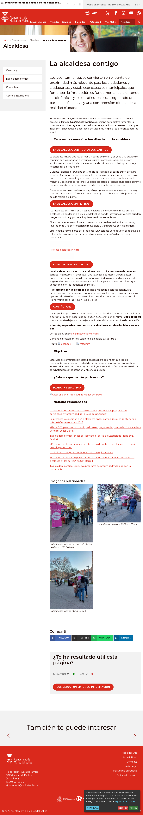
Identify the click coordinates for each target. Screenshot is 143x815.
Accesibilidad (130, 757)
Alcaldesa (34, 40)
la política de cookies (125, 801)
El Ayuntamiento (17, 40)
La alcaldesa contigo (17, 78)
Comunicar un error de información (83, 687)
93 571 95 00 (17, 782)
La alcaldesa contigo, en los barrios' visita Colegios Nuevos (81, 452)
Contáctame (13, 87)
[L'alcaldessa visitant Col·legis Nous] (119, 503)
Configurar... (93, 808)
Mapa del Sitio (129, 753)
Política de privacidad (125, 770)
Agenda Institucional (17, 95)
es (137, 4)
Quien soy (11, 70)
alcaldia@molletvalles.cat (85, 333)
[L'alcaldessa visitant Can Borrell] (71, 580)
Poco (81, 674)
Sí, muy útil (59, 674)
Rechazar (122, 808)
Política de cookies (126, 775)
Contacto (132, 761)
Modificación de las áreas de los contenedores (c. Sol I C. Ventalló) (33, 2)
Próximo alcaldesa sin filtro (64, 249)
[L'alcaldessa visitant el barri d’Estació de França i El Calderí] (71, 513)
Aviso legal (131, 766)
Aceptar (133, 808)
